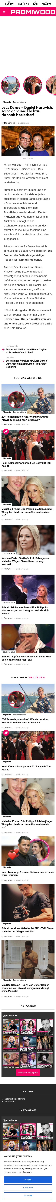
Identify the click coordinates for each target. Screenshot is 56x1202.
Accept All (28, 1179)
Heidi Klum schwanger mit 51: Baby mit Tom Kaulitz (33, 89)
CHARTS (46, 5)
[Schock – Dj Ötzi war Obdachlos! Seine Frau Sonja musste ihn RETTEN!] (28, 638)
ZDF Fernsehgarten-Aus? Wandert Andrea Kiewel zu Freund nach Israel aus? (9, 86)
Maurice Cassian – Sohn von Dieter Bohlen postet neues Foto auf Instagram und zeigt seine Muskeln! (25, 988)
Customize (28, 1187)
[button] (11, 1027)
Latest (9, 5)
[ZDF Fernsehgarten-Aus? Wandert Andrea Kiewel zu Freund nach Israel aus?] (28, 399)
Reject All (28, 1195)
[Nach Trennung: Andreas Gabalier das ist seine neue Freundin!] (28, 851)
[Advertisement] (28, 46)
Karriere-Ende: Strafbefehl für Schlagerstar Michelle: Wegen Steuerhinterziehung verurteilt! (25, 561)
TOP (35, 5)
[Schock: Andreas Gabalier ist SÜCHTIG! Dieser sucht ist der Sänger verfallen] (28, 903)
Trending (6, 432)
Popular (23, 5)
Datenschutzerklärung (14, 1099)
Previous (1, 85)
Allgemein (7, 412)
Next (54, 85)
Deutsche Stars (19, 412)
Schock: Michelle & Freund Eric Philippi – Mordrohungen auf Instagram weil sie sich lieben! (25, 610)
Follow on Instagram (28, 1072)
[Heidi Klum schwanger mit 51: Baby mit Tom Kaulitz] (28, 445)
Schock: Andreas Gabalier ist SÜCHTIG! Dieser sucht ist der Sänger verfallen (27, 930)
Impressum (9, 1101)
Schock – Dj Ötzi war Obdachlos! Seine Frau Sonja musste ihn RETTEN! (26, 658)
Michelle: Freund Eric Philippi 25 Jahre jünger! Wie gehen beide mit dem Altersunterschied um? (27, 512)
